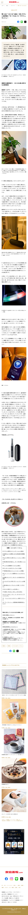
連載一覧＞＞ (11, 54)
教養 (2, 887)
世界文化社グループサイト (18, 896)
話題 (16, 887)
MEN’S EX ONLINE (5, 896)
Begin (11, 896)
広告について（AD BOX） (12, 902)
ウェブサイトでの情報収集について (15, 900)
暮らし (15, 885)
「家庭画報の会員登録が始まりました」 (10, 638)
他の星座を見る (14, 851)
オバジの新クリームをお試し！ (11, 589)
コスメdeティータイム (17, 645)
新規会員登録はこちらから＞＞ (10, 626)
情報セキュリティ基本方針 (14, 898)
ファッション (9, 885)
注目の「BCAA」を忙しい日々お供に (13, 591)
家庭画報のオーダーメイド (12, 894)
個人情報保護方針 (5, 900)
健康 (9, 645)
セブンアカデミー (17, 892)
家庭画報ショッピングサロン (7, 892)
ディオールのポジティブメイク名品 (12, 568)
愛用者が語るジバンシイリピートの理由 (14, 571)
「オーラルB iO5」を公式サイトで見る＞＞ (12, 499)
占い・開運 (11, 887)
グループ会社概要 (5, 898)
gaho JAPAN (4, 894)
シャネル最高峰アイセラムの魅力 (12, 565)
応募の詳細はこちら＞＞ (9, 615)
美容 (7, 5)
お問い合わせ (4, 902)
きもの (6, 887)
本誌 (19, 887)
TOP (2, 5)
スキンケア (13, 5)
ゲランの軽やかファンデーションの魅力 (14, 551)
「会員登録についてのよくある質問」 (9, 640)
